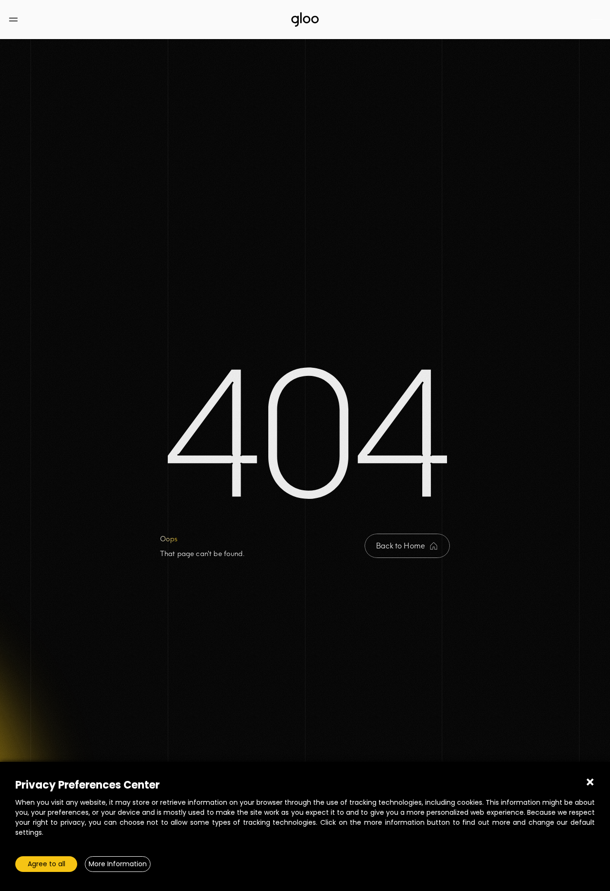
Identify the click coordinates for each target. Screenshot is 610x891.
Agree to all (46, 864)
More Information (118, 864)
